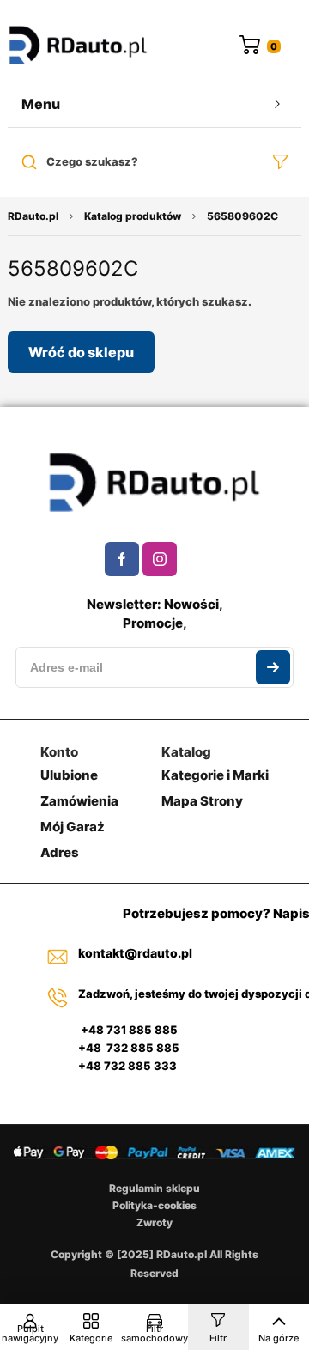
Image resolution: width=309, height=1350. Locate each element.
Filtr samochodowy (154, 1333)
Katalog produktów (132, 216)
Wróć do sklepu (81, 352)
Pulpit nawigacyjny (30, 1333)
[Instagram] (159, 559)
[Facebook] (122, 559)
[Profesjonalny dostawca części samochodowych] (78, 47)
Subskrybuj (273, 667)
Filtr (218, 1338)
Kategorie (91, 1338)
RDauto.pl (33, 216)
